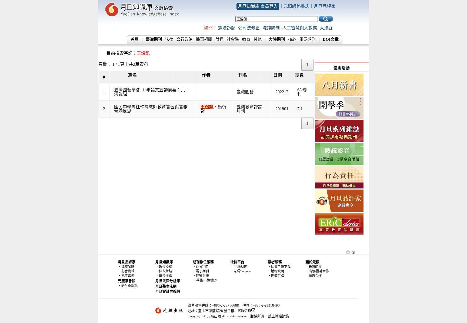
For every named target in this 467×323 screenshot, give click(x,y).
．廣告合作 (313, 276)
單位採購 (165, 276)
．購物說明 (276, 271)
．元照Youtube (240, 271)
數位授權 (165, 267)
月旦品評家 (324, 6)
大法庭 (326, 28)
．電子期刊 (201, 271)
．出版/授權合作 (317, 271)
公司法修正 (249, 28)
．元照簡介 (313, 267)
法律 (169, 39)
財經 (219, 39)
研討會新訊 (129, 286)
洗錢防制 (271, 28)
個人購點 (165, 271)
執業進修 (127, 276)
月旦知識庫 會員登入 (258, 6)
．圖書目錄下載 (279, 267)
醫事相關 (204, 39)
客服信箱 (244, 311)
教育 (246, 39)
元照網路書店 (296, 6)
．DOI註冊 (200, 267)
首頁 (135, 39)
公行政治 (184, 39)
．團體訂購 (276, 276)
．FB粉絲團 (238, 267)
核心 (292, 39)
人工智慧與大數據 (299, 28)
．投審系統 (201, 276)
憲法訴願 (226, 28)
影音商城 (127, 271)
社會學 (233, 39)
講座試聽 (127, 267)
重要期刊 (307, 39)
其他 (257, 39)
